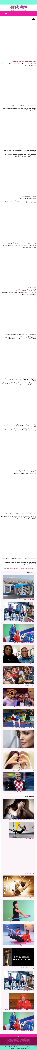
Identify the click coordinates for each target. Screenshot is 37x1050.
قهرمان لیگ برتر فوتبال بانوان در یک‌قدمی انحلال (24, 290)
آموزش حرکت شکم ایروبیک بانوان (26, 946)
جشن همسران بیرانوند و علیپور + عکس (25, 685)
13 (26, 568)
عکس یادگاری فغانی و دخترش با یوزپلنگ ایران (24, 706)
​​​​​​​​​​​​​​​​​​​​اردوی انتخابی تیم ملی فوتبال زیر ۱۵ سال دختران (24, 61)
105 (8, 568)
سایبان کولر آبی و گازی (29, 599)
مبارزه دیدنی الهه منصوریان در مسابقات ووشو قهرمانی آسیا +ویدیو (19, 1009)
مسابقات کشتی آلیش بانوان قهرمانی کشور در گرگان (23, 727)
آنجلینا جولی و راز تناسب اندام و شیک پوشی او (24, 749)
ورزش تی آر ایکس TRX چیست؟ (27, 838)
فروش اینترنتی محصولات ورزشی (27, 621)
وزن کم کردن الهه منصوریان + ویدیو (26, 664)
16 (21, 568)
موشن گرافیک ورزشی (29, 873)
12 (28, 568)
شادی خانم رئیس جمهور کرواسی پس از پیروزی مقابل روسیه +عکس (19, 791)
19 (16, 568)
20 (14, 568)
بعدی (5, 568)
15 (23, 568)
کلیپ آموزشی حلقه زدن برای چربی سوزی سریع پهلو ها (22, 922)
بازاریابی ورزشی (31, 898)
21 (12, 568)
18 (17, 568)
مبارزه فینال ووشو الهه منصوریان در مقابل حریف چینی (22, 642)
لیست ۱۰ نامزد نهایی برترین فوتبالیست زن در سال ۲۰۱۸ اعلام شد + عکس (19, 968)
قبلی (32, 568)
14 (24, 568)
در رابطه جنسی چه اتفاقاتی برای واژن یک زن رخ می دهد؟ (21, 770)
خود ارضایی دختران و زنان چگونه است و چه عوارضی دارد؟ (21, 819)
